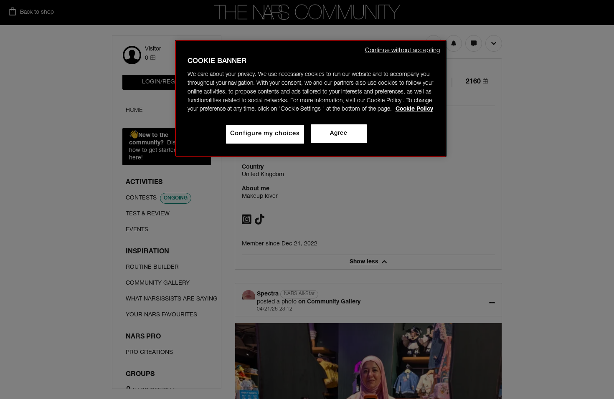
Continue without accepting (402, 51)
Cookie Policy (414, 109)
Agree (338, 133)
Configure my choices (265, 134)
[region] (311, 98)
